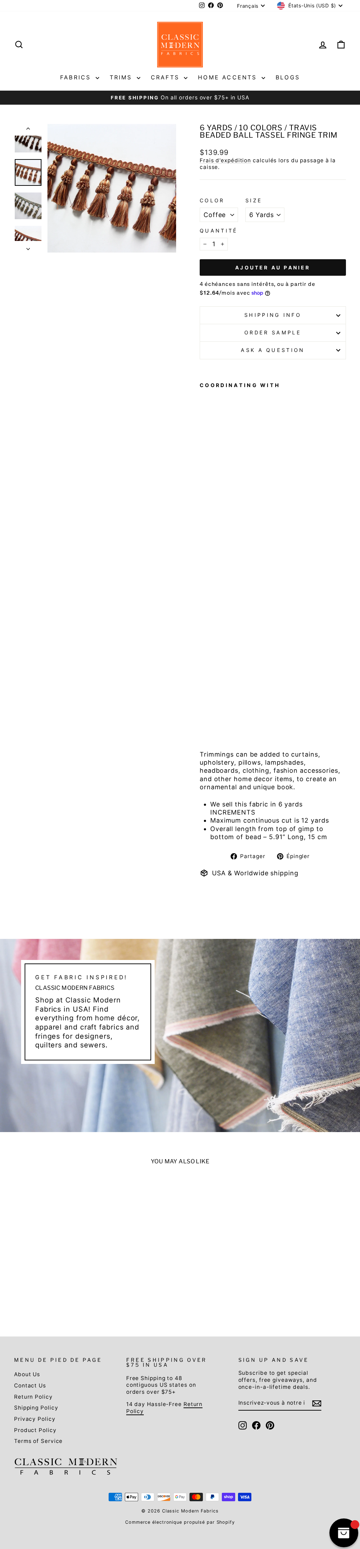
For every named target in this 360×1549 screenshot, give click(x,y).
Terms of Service (38, 1441)
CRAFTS (166, 77)
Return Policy (33, 1396)
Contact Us (30, 1385)
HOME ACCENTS (229, 77)
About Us (27, 1374)
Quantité (219, 231)
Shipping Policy (36, 1407)
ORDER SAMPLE (272, 332)
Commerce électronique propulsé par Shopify (180, 1522)
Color (212, 200)
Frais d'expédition (225, 160)
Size (253, 200)
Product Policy (35, 1430)
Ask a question (272, 350)
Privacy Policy (35, 1419)
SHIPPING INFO (272, 315)
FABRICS (77, 77)
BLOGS (288, 77)
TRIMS (122, 77)
